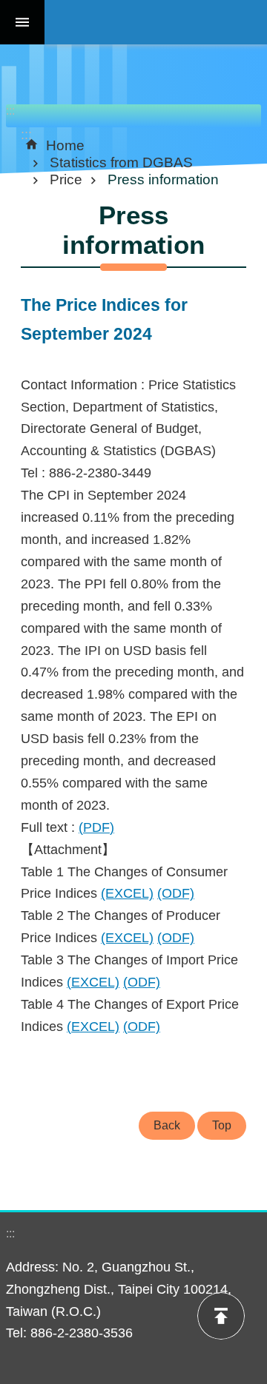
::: (10, 110)
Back (167, 1125)
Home (65, 145)
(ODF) (175, 893)
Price (66, 179)
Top (221, 1125)
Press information (163, 179)
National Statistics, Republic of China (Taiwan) (155, 22)
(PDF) (96, 827)
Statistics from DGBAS (121, 162)
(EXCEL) (127, 893)
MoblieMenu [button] (22, 22)
